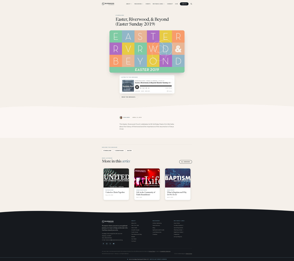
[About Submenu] (131, 4)
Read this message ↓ (129, 97)
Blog (154, 227)
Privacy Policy (152, 251)
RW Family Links (158, 3)
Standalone (107, 150)
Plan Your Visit (135, 225)
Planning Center (179, 230)
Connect (170, 3)
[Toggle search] (191, 4)
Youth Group (134, 232)
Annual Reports (178, 236)
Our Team (133, 238)
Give (176, 3)
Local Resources (157, 232)
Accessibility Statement (165, 251)
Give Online (177, 223)
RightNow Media (179, 232)
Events (148, 3)
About (128, 3)
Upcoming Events (178, 227)
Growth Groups (135, 230)
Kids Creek (134, 227)
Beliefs (133, 236)
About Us (133, 223)
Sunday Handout (179, 225)
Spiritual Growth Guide (158, 230)
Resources (138, 3)
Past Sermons (156, 225)
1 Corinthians (119, 150)
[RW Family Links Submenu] (164, 4)
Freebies (155, 234)
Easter (129, 150)
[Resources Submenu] (142, 4)
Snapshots (176, 234)
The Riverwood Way (136, 234)
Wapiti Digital (189, 253)
